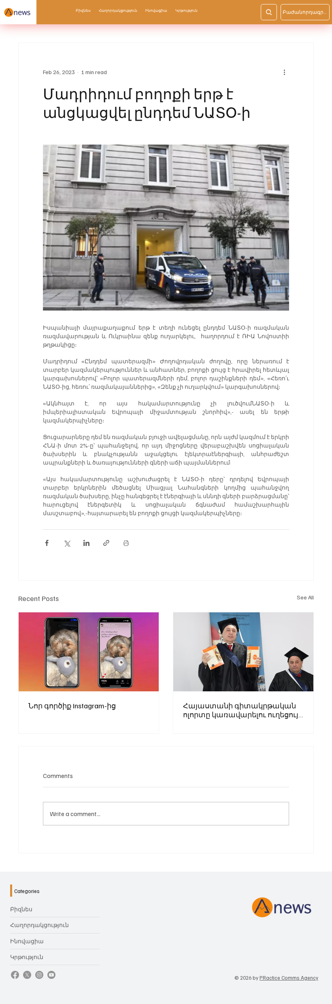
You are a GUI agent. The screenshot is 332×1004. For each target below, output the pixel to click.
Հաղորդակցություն (39, 924)
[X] (27, 975)
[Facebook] (15, 975)
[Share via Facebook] (47, 543)
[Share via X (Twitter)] (66, 543)
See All (305, 597)
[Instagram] (39, 975)
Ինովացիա (27, 941)
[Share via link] (106, 543)
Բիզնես (21, 909)
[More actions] (284, 72)
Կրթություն (26, 956)
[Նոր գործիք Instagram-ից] (89, 651)
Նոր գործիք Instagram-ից (72, 705)
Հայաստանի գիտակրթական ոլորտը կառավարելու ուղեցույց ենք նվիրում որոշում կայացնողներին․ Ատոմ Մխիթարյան (243, 710)
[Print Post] (126, 543)
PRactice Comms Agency (289, 977)
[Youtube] (51, 975)
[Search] (269, 12)
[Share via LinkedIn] (86, 543)
